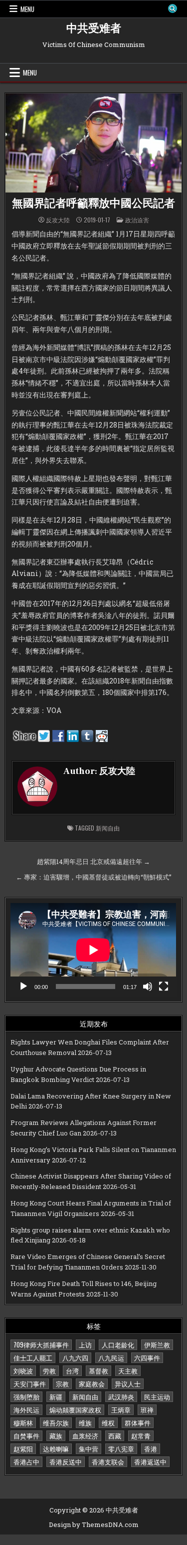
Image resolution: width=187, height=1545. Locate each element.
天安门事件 (29, 1383)
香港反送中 (65, 1461)
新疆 (55, 1397)
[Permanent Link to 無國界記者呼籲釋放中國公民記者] (93, 143)
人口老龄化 (118, 1345)
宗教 (62, 1383)
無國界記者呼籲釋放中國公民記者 (93, 203)
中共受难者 (93, 29)
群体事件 (138, 1423)
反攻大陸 (58, 220)
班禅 (147, 1409)
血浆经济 (85, 1435)
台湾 (72, 1371)
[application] (93, 949)
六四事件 (147, 1357)
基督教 (98, 1371)
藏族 (55, 1435)
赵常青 (141, 1435)
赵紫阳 (23, 1449)
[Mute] (148, 987)
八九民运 (111, 1357)
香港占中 (26, 1461)
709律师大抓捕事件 (41, 1345)
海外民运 (26, 1409)
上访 (85, 1345)
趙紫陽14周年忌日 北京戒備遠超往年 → (93, 861)
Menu (27, 9)
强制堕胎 (26, 1397)
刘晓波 (23, 1371)
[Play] (23, 987)
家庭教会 (92, 1383)
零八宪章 (121, 1449)
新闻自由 (108, 828)
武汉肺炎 (121, 1397)
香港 (150, 1449)
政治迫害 (137, 220)
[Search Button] (172, 8)
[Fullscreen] (164, 987)
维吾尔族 (56, 1423)
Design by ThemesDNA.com (94, 1524)
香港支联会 (108, 1461)
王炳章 (121, 1409)
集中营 (88, 1449)
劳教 (49, 1371)
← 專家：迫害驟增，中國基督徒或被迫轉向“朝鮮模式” (94, 877)
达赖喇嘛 (56, 1449)
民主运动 (157, 1397)
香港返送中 (150, 1461)
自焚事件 (26, 1435)
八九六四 (75, 1357)
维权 (108, 1423)
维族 (85, 1423)
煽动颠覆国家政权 (75, 1409)
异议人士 (128, 1383)
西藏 (114, 1435)
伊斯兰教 (157, 1345)
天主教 (128, 1371)
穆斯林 (23, 1423)
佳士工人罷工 (32, 1357)
